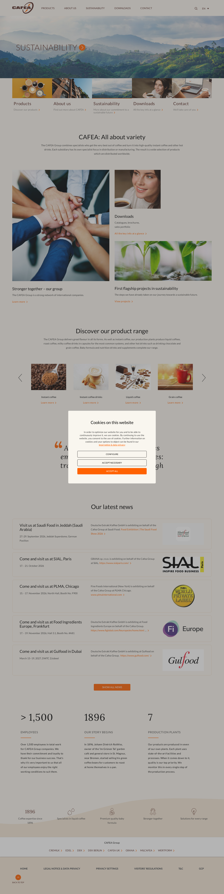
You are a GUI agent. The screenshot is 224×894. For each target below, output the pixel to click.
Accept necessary (112, 462)
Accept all (112, 471)
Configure (112, 454)
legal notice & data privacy (112, 444)
